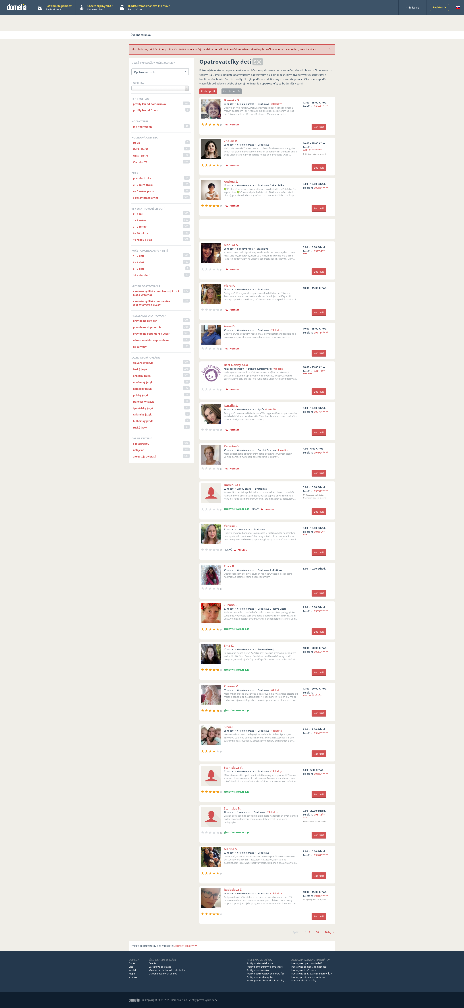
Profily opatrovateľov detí (260, 963)
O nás (132, 963)
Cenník (152, 963)
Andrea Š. (231, 181)
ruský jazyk (140, 427)
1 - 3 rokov (139, 220)
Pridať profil (208, 91)
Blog (131, 966)
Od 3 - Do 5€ (140, 149)
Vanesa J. (230, 525)
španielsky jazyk (143, 408)
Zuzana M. (231, 686)
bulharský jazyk (143, 421)
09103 (321, 896)
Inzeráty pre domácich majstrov (308, 977)
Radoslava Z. (233, 889)
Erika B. (229, 566)
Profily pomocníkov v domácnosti (264, 966)
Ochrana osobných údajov (163, 973)
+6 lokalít (275, 690)
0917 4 (314, 252)
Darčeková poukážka (160, 966)
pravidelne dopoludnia (147, 327)
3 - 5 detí (138, 262)
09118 (321, 332)
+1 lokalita (270, 409)
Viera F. (229, 285)
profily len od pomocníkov (149, 104)
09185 (321, 773)
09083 (321, 187)
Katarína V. (232, 446)
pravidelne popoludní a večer (151, 333)
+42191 (312, 150)
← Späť (293, 932)
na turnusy (140, 346)
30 (317, 932)
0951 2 (314, 816)
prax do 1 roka (142, 178)
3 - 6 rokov (139, 226)
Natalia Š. (231, 405)
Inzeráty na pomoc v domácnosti (308, 966)
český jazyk (140, 369)
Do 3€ (136, 142)
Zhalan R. (231, 141)
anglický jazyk (142, 375)
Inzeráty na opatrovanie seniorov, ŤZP (311, 973)
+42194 (312, 695)
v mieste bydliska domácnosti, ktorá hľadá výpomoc (156, 293)
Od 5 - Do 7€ (140, 155)
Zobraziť (319, 127)
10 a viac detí (141, 275)
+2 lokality (276, 103)
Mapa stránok (133, 975)
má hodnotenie (142, 126)
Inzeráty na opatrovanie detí (306, 963)
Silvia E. (229, 727)
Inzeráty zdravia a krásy (303, 980)
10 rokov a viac (142, 239)
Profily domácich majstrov (260, 977)
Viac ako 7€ (140, 162)
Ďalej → (329, 932)
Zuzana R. (231, 605)
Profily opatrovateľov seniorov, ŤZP (265, 973)
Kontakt (133, 970)
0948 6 (314, 533)
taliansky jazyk (142, 414)
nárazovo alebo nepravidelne (151, 340)
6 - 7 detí (138, 268)
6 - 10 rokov (140, 233)
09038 (321, 611)
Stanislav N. (232, 808)
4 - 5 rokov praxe (143, 191)
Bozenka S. (232, 100)
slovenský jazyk (143, 363)
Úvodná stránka (140, 35)
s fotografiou (141, 443)
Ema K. (229, 645)
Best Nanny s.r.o (236, 365)
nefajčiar (138, 450)
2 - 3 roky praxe (143, 185)
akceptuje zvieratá (144, 456)
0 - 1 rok (138, 214)
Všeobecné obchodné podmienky (167, 970)
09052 (321, 491)
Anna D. (229, 326)
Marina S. (231, 849)
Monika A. (231, 245)
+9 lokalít (277, 368)
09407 (321, 106)
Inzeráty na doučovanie (303, 970)
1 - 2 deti (138, 256)
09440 (321, 733)
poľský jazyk (141, 395)
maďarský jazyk (143, 382)
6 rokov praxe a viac (145, 197)
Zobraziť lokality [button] (184, 945)
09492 (321, 452)
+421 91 (314, 372)
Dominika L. (232, 485)
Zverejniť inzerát (231, 91)
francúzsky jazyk (143, 401)
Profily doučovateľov (257, 970)
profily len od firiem (145, 110)
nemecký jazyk (142, 388)
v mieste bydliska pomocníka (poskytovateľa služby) (151, 302)
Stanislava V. (233, 767)
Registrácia (439, 7)
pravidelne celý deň (145, 320)
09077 (321, 411)
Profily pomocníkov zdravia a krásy (265, 980)
